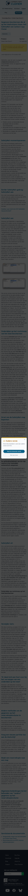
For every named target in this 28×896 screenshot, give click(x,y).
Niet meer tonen (14, 455)
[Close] (25, 439)
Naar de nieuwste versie (14, 451)
